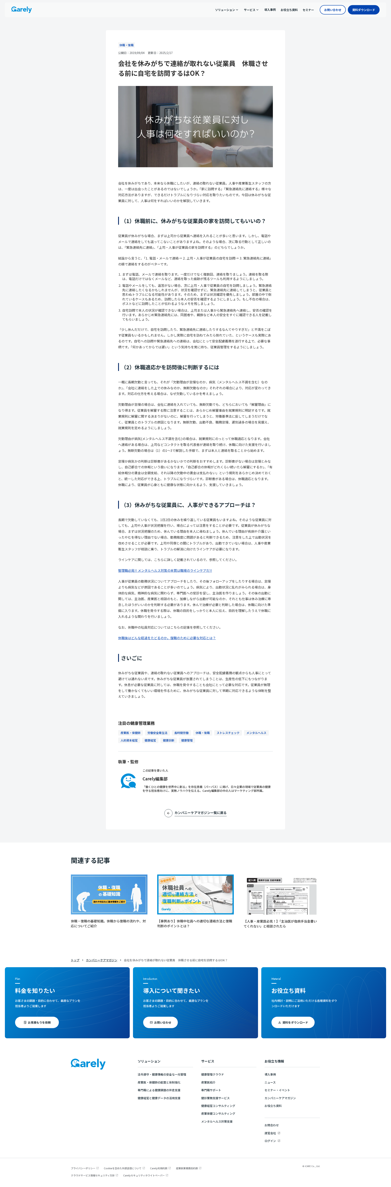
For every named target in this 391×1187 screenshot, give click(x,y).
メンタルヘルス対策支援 (217, 1121)
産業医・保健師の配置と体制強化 (159, 1082)
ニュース (270, 1082)
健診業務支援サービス (215, 1098)
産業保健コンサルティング (218, 1113)
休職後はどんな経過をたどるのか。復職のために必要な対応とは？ (167, 637)
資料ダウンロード (363, 10)
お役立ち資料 (273, 1106)
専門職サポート (211, 1090)
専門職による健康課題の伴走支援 (159, 1090)
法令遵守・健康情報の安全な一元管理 (162, 1074)
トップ (75, 960)
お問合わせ (272, 1125)
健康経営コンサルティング (218, 1106)
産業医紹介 (208, 1082)
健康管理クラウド (212, 1074)
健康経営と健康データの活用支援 (159, 1098)
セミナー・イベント (277, 1090)
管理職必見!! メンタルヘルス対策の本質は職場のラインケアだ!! (165, 570)
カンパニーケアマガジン (101, 960)
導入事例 (270, 1074)
